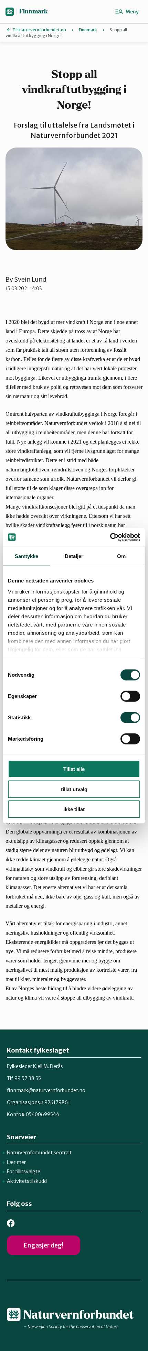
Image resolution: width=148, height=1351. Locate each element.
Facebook (11, 1223)
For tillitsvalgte (23, 1171)
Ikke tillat (74, 809)
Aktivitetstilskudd (27, 1181)
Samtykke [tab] (27, 556)
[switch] (130, 696)
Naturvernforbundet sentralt (39, 1153)
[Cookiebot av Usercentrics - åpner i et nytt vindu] (110, 537)
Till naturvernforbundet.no (39, 29)
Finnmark (33, 11)
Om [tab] (121, 556)
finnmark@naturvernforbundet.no (46, 1090)
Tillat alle (74, 769)
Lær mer (16, 1162)
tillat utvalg (74, 789)
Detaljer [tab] (74, 556)
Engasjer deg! (43, 1245)
